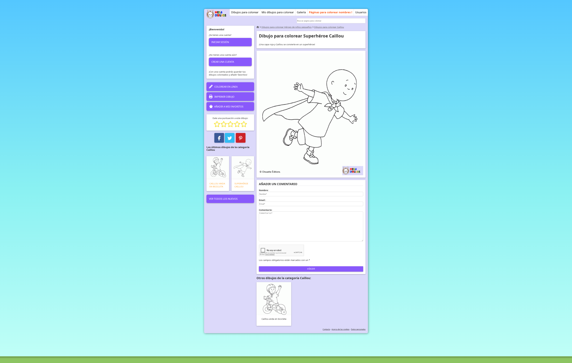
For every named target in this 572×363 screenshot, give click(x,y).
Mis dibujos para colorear (278, 12)
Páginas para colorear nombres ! (330, 12)
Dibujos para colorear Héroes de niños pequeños (286, 27)
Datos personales (358, 329)
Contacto (326, 329)
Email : (262, 200)
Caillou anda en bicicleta (217, 185)
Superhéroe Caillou (241, 185)
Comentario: (265, 210)
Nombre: (263, 190)
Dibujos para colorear (244, 12)
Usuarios (360, 12)
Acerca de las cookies (340, 329)
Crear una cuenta (222, 61)
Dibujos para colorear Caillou (329, 27)
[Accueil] (258, 27)
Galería (301, 12)
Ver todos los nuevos (223, 198)
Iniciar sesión (220, 42)
